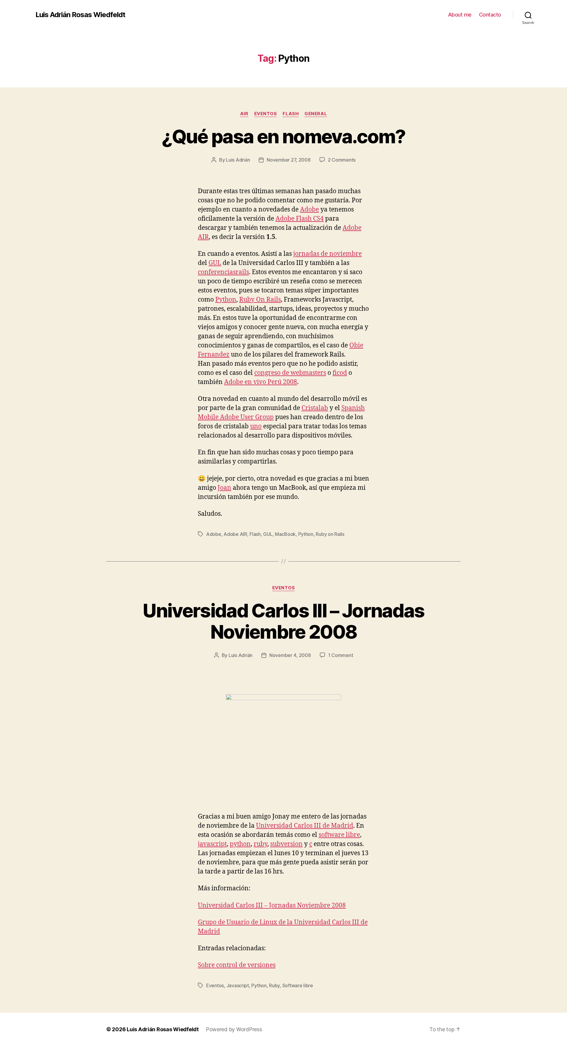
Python (225, 300)
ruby (260, 844)
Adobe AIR (235, 534)
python (240, 844)
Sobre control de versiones (237, 965)
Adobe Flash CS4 (300, 219)
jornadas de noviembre (327, 254)
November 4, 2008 (290, 655)
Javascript (238, 985)
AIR (244, 113)
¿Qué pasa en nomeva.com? (283, 136)
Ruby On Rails (260, 300)
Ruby (274, 985)
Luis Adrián (238, 160)
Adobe (309, 210)
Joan (224, 488)
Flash (291, 113)
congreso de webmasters (290, 373)
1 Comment (340, 655)
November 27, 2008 (288, 160)
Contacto (490, 15)
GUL (214, 263)
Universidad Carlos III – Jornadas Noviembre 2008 (283, 621)
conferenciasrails (223, 272)
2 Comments (342, 160)
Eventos (265, 113)
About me (460, 15)
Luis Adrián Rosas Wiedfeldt (80, 14)
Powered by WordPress (234, 1029)
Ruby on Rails (330, 534)
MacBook (285, 534)
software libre (339, 835)
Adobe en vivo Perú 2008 (260, 382)
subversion (286, 844)
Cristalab (315, 408)
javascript (212, 844)
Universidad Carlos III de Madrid (304, 826)
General (315, 113)
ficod (340, 373)
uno (256, 426)
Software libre (297, 985)
